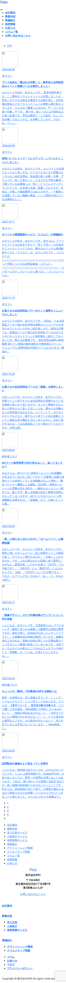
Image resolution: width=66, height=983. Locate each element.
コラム (11, 957)
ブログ (11, 964)
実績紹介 (10, 20)
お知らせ (10, 28)
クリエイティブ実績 (18, 851)
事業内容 (10, 16)
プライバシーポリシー (20, 968)
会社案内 (10, 12)
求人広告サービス (17, 832)
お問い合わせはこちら (18, 35)
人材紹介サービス (17, 836)
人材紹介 (12, 926)
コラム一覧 (11, 31)
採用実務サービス (17, 840)
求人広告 (12, 922)
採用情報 (10, 24)
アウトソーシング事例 (20, 848)
